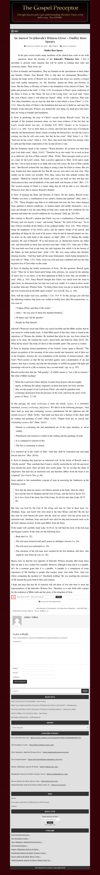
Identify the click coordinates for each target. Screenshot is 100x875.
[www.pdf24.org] (13, 597)
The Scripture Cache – (20, 839)
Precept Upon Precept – (20, 835)
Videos (14, 806)
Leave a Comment (69, 46)
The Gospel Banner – (19, 846)
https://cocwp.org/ (59, 785)
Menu (16, 31)
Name (16, 668)
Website (16, 677)
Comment (17, 641)
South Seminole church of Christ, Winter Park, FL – (31, 860)
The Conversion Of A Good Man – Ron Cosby (28, 701)
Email (16, 673)
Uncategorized (54, 601)
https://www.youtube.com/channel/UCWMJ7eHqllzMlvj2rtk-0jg (55, 738)
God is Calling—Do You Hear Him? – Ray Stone (29, 713)
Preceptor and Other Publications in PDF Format (30, 802)
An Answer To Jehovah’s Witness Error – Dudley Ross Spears (50, 39)
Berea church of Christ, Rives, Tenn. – (26, 857)
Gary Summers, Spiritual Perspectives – (27, 842)
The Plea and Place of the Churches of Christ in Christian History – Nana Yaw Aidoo (43, 709)
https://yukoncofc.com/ (49, 767)
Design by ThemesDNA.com (50, 871)
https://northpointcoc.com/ (57, 774)
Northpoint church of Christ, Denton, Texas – (29, 853)
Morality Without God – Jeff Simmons (25, 717)
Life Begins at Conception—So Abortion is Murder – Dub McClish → (62, 608)
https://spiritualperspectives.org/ (56, 752)
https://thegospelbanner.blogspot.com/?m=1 (45, 759)
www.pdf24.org (50, 825)
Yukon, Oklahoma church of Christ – (25, 849)
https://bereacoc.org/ (49, 781)
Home (13, 798)
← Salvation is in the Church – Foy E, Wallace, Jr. (30, 611)
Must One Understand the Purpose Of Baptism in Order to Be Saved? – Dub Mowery (44, 705)
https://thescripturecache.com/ (41, 745)
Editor (55, 46)
